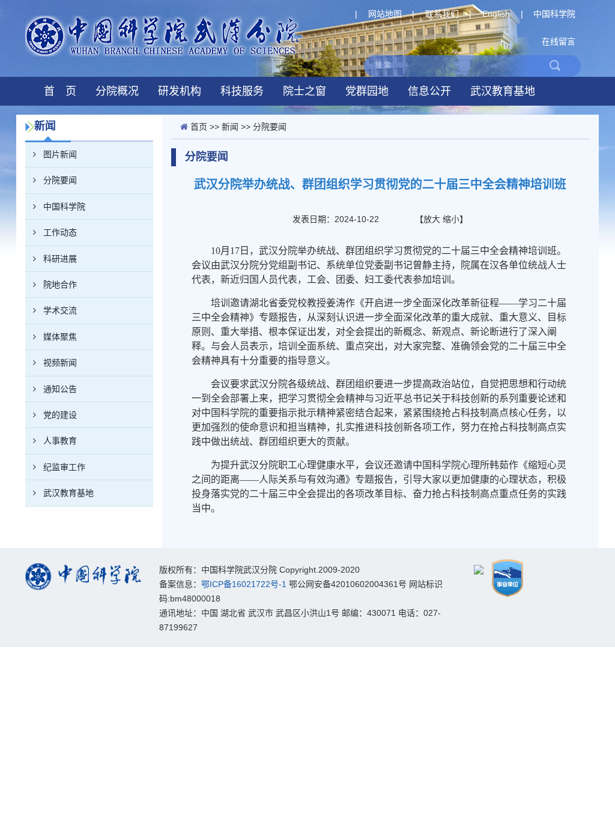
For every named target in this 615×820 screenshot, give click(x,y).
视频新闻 (60, 362)
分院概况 (117, 91)
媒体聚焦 (60, 337)
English (496, 14)
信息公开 (429, 91)
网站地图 (385, 14)
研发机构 (179, 91)
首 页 (60, 91)
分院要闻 (60, 180)
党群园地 (367, 91)
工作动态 (60, 232)
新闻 (230, 126)
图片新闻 (60, 154)
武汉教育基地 (502, 91)
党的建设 (60, 415)
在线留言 (558, 41)
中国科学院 (554, 14)
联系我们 (442, 14)
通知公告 (60, 389)
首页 (198, 126)
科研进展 (60, 259)
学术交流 (60, 310)
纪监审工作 (64, 467)
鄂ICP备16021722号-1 (243, 584)
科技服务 (242, 91)
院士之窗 (304, 91)
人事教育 (60, 440)
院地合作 (60, 284)
